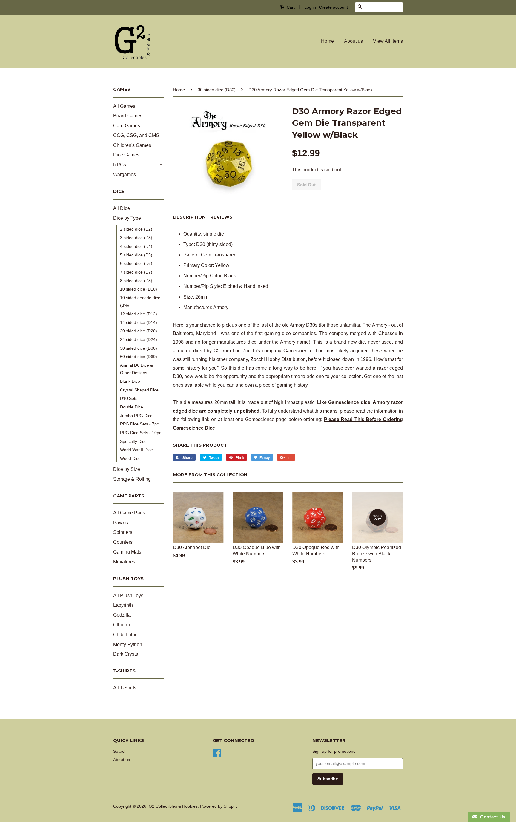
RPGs (119, 164)
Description (189, 217)
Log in (310, 7)
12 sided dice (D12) (138, 313)
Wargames (124, 174)
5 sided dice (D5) (136, 255)
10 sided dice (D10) (138, 289)
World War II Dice (136, 449)
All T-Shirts (124, 687)
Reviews (221, 217)
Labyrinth (123, 605)
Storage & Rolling (132, 479)
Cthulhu (121, 624)
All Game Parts (129, 512)
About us (353, 41)
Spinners (122, 532)
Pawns (120, 522)
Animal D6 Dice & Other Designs (136, 369)
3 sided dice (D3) (136, 237)
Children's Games (132, 145)
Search (120, 751)
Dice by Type (127, 218)
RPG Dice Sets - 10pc (140, 432)
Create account (333, 7)
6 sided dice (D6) (136, 263)
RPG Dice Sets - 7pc (139, 424)
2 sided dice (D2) (136, 229)
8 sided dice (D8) (136, 280)
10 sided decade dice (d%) (140, 301)
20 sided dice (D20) (138, 330)
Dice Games (126, 154)
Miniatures (124, 561)
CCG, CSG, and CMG (136, 135)
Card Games (126, 125)
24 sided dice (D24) (138, 339)
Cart (290, 7)
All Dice (121, 208)
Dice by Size (126, 469)
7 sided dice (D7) (136, 272)
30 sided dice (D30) (138, 348)
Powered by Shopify (219, 806)
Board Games (127, 115)
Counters (123, 542)
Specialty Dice (133, 441)
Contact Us (491, 816)
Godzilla (122, 614)
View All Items (388, 41)
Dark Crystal (126, 654)
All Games (124, 106)
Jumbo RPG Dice (136, 415)
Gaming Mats (127, 551)
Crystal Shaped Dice (139, 390)
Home (327, 41)
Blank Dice (130, 381)
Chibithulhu (125, 634)
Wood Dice (130, 458)
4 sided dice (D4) (136, 246)
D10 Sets (128, 398)
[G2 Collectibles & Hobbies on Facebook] (217, 752)
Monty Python (127, 644)
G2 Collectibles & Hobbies (173, 806)
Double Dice (131, 407)
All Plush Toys (128, 595)
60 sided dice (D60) (138, 356)
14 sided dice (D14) (138, 322)
